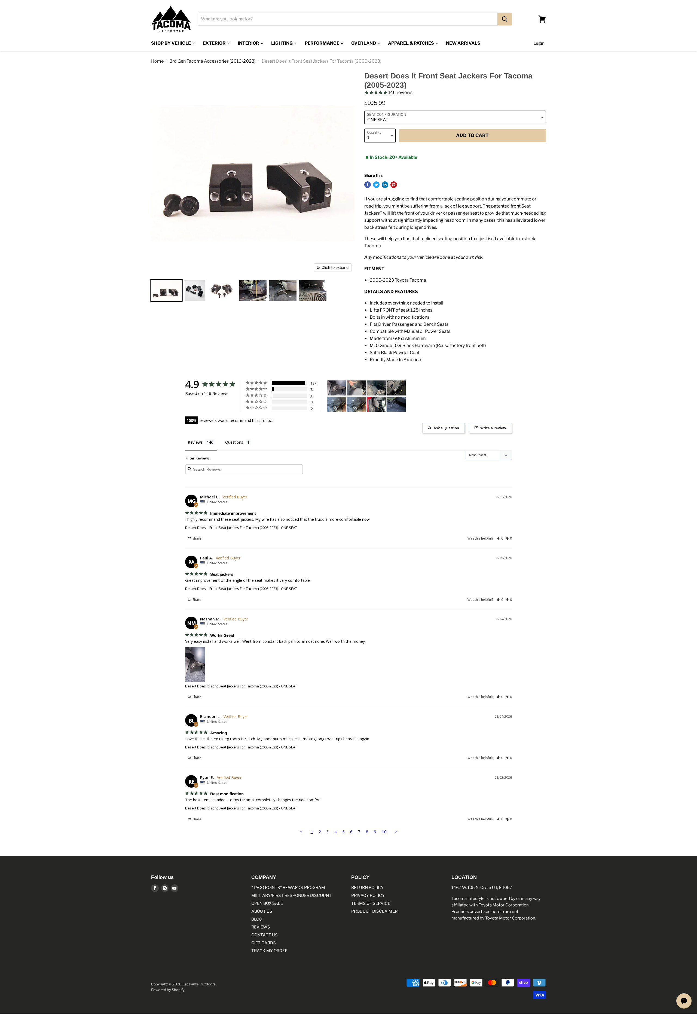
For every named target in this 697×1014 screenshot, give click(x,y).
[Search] (504, 19)
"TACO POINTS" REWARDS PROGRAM (288, 887)
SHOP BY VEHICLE (171, 43)
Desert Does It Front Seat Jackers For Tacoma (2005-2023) (231, 527)
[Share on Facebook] (367, 184)
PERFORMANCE (322, 43)
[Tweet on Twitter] (376, 184)
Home (157, 61)
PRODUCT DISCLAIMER (374, 911)
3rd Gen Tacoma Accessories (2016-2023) (213, 61)
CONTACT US (264, 935)
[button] (500, 538)
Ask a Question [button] (446, 427)
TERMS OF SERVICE (370, 903)
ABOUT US (261, 911)
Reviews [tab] (195, 442)
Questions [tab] (234, 442)
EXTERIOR (215, 43)
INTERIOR (249, 43)
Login (539, 43)
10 (384, 831)
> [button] (396, 831)
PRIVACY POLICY (368, 895)
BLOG (256, 919)
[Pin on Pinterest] (393, 184)
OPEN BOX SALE (267, 903)
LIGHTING (282, 43)
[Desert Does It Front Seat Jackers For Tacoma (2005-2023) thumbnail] (166, 290)
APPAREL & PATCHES (411, 43)
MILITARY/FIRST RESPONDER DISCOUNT (291, 895)
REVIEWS (260, 927)
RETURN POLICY (367, 887)
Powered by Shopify (168, 990)
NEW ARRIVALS (463, 43)
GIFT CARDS (263, 942)
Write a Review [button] (493, 427)
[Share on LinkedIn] (385, 184)
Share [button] (196, 538)
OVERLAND (364, 43)
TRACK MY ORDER (269, 950)
